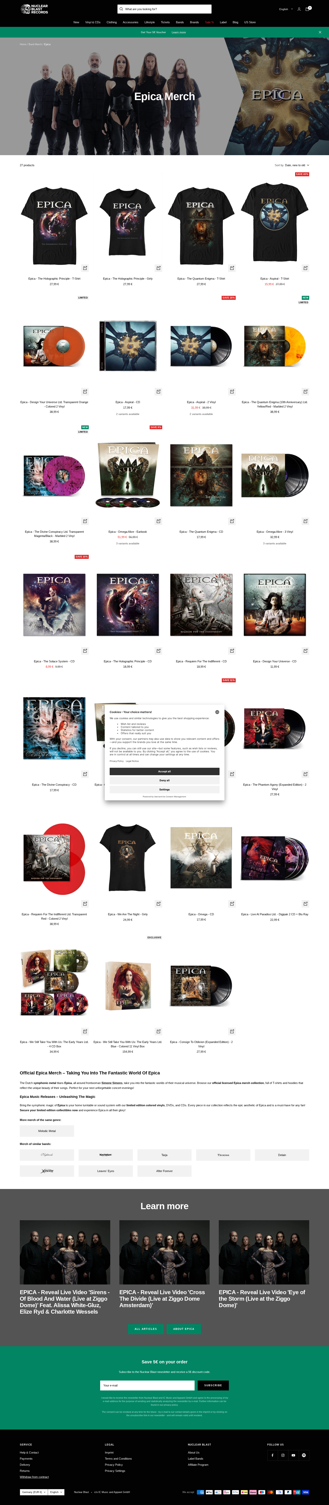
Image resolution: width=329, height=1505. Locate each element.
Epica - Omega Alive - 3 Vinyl (275, 531)
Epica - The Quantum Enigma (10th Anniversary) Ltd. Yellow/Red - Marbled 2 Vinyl (275, 404)
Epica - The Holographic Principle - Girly (128, 278)
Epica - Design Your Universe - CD (274, 661)
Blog (235, 22)
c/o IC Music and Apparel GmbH (112, 1492)
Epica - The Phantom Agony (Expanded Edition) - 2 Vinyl (274, 787)
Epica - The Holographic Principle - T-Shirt (54, 278)
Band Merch (35, 44)
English (283, 9)
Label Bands (195, 1458)
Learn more (179, 32)
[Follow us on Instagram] (283, 1455)
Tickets (165, 22)
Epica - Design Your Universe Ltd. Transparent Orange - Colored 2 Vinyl (54, 404)
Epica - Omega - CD (201, 914)
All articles (146, 1329)
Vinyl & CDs (93, 22)
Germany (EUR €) (32, 1492)
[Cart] (307, 9)
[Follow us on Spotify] (304, 1455)
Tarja (164, 1155)
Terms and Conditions (118, 1458)
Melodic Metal (47, 1131)
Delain (282, 1155)
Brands (194, 22)
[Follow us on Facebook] (272, 1455)
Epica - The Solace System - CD (54, 661)
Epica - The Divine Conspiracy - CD (54, 784)
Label (223, 22)
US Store (250, 22)
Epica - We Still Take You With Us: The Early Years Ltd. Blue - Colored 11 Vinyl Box (127, 1044)
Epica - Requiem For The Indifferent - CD (201, 661)
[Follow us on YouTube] (293, 1455)
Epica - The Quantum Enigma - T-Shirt (201, 278)
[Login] (299, 9)
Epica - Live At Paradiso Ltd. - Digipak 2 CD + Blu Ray (274, 914)
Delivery (25, 1464)
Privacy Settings (115, 1470)
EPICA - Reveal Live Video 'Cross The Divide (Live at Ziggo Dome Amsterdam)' (162, 1298)
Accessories (130, 22)
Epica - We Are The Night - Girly (128, 914)
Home (23, 44)
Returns (25, 1470)
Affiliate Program (198, 1464)
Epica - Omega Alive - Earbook (128, 531)
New (76, 22)
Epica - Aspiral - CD (128, 402)
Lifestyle (150, 22)
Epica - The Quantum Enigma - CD (201, 531)
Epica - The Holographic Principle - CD (128, 661)
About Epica (183, 1329)
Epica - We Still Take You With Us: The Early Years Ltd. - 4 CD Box (54, 1044)
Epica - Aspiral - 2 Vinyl (201, 402)
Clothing (112, 22)
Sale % (209, 22)
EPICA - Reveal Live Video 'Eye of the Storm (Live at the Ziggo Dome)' (262, 1298)
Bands (180, 22)
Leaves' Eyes (105, 1171)
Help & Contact (29, 1452)
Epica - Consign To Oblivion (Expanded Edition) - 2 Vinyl (201, 1044)
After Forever (164, 1171)
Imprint (109, 1452)
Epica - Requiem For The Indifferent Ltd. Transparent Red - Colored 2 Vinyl (54, 916)
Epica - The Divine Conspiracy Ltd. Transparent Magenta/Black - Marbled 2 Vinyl (54, 534)
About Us (194, 1452)
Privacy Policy (114, 1464)
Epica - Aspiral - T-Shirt (274, 278)
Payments (26, 1458)
